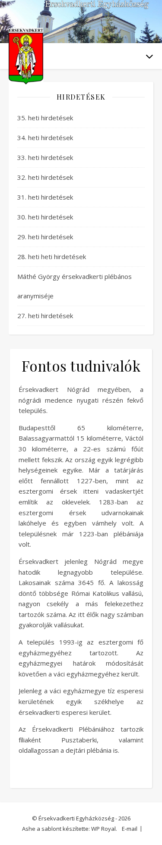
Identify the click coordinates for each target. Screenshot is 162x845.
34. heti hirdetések (45, 137)
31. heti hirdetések (45, 197)
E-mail (129, 828)
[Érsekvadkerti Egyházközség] (26, 56)
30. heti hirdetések (45, 217)
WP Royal (103, 828)
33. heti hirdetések (45, 157)
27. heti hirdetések (45, 315)
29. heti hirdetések (45, 236)
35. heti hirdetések (45, 117)
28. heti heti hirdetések (51, 256)
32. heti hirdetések (45, 177)
